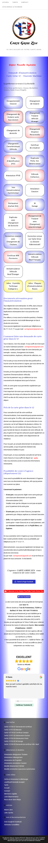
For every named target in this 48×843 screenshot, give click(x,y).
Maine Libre (8, 810)
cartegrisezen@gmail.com (33, 329)
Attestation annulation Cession (15, 763)
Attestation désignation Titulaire (15, 754)
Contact (7, 791)
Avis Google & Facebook (13, 822)
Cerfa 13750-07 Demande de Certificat (18, 727)
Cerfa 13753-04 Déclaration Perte (16, 738)
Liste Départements (11, 797)
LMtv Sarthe (8, 813)
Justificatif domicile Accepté (14, 782)
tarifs (36, 458)
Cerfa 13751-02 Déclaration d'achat (17, 735)
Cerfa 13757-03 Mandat (13, 730)
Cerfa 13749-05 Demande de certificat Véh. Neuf (21, 744)
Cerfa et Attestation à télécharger (16, 779)
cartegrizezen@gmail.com (33, 347)
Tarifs (6, 785)
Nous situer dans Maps (12, 799)
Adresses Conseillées (11, 825)
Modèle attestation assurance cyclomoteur (19, 769)
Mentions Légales (10, 794)
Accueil (6, 788)
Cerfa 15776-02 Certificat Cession (16, 733)
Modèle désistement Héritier (14, 766)
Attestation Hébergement (13, 757)
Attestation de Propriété (12, 760)
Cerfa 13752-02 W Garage (13, 741)
